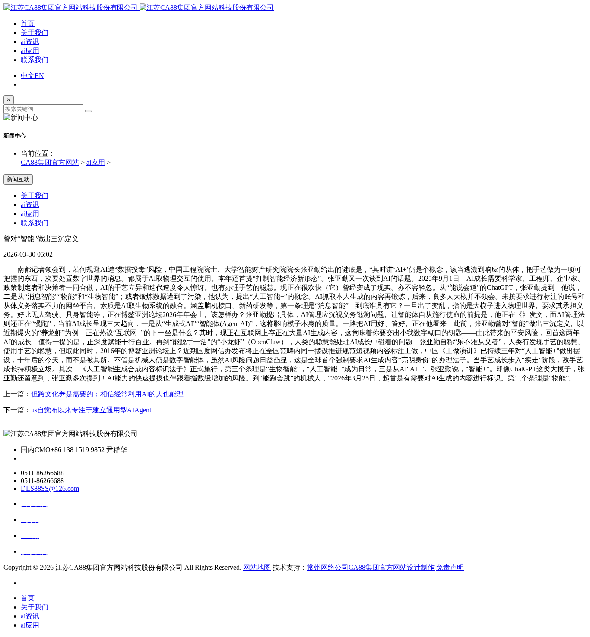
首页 (28, 23)
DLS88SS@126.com (50, 488)
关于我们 (34, 32)
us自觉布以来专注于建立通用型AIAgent (91, 410)
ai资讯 (30, 41)
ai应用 (30, 50)
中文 (28, 75)
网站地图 (257, 567)
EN (39, 75)
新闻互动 (18, 179)
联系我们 (34, 59)
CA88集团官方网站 (50, 162)
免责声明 (450, 567)
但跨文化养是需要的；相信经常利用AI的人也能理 (107, 394)
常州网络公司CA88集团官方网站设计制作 (371, 567)
